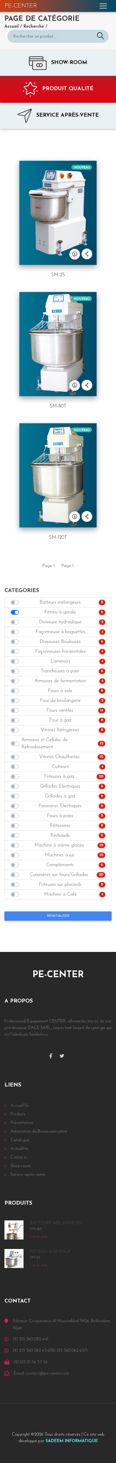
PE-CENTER (21, 6)
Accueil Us (19, 1105)
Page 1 (49, 566)
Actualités (19, 1149)
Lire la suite (38, 1237)
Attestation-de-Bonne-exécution (38, 1131)
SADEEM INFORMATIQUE (72, 1441)
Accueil (11, 26)
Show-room (20, 1166)
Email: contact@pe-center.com (41, 1373)
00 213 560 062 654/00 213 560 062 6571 (50, 1350)
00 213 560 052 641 (30, 1339)
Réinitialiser (58, 916)
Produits (17, 1114)
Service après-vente (27, 1174)
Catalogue (19, 1140)
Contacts (18, 1157)
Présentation (21, 1123)
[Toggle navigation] (103, 6)
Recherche (33, 26)
